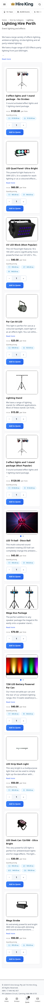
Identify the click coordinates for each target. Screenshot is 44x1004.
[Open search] (39, 4)
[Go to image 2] (23, 536)
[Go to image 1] (21, 536)
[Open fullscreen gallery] (22, 80)
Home (4, 20)
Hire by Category (16, 20)
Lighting (30, 20)
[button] (27, 1000)
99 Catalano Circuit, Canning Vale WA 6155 (19, 993)
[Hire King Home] (22, 4)
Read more (6, 59)
